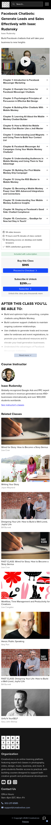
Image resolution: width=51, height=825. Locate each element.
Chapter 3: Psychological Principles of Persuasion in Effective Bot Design (22, 100)
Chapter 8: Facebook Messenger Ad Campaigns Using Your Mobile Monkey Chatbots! (22, 149)
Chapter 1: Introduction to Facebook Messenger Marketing (21, 81)
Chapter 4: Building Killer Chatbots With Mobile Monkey (23, 109)
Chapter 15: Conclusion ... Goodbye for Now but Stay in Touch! (22, 220)
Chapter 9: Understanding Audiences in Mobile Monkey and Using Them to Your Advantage (23, 161)
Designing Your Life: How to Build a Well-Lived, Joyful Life (24, 523)
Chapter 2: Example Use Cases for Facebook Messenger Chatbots (20, 90)
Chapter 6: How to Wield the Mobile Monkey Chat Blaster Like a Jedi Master (23, 127)
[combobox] (27, 4)
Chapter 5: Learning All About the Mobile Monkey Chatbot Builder (23, 118)
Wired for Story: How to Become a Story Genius (24, 447)
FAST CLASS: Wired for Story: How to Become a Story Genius (24, 563)
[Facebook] (9, 782)
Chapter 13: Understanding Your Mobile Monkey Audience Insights (23, 201)
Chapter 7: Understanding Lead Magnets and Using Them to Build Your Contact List (23, 137)
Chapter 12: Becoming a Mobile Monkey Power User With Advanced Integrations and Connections (23, 191)
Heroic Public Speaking (12, 641)
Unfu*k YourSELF (9, 718)
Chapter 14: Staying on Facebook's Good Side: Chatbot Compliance (23, 211)
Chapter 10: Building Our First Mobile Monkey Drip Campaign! (21, 171)
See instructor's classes (12, 404)
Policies (25, 821)
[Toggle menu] (47, 4)
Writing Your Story (10, 484)
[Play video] (25, 61)
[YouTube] (3, 782)
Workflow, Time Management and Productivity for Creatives (25, 603)
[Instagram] (15, 782)
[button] (44, 818)
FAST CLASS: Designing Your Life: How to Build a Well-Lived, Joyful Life (24, 680)
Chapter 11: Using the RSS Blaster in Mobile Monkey (21, 181)
